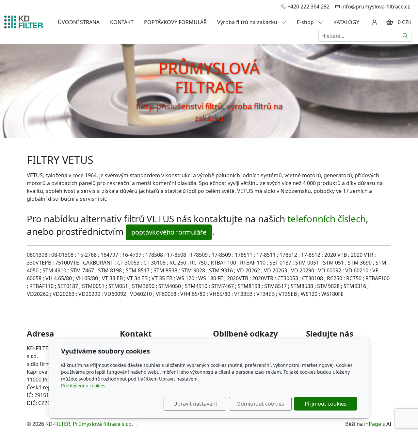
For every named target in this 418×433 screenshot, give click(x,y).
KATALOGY (346, 22)
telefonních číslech (326, 218)
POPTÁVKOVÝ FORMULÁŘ (175, 22)
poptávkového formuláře (168, 232)
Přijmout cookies (325, 403)
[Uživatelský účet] (374, 22)
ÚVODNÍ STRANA (79, 22)
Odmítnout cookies (260, 403)
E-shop (306, 22)
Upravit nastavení (195, 403)
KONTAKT (122, 22)
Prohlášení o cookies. (84, 385)
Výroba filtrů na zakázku (248, 22)
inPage (372, 423)
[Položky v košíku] (389, 22)
